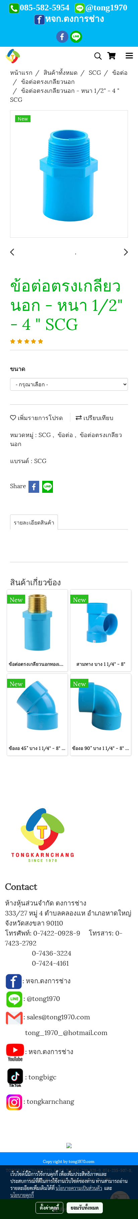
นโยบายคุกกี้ (22, 1195)
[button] (95, 56)
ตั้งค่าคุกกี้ (49, 1208)
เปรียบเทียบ (97, 417)
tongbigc (42, 1076)
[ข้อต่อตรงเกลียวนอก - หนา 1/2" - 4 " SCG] (69, 174)
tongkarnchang (50, 1101)
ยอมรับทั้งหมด (85, 1208)
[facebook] (13, 980)
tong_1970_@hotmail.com (66, 1032)
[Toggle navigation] (129, 56)
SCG (46, 434)
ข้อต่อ (66, 434)
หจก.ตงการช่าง (49, 980)
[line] (14, 998)
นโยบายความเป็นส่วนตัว (79, 1188)
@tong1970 (43, 998)
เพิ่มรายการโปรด (39, 417)
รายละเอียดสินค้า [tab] (34, 522)
